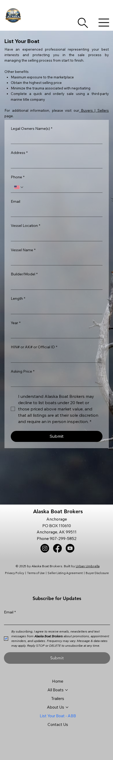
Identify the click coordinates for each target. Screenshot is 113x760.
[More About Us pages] (67, 707)
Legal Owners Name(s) (31, 128)
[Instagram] (44, 548)
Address (19, 152)
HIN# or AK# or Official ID (34, 347)
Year (15, 322)
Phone (17, 177)
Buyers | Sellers (94, 110)
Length (18, 298)
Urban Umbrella (88, 566)
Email (15, 201)
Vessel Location (25, 225)
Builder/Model (24, 274)
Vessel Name (23, 250)
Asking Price (22, 371)
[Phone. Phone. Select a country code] (19, 187)
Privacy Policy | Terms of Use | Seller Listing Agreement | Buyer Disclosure (57, 573)
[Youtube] (70, 548)
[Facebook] (57, 548)
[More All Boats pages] (66, 690)
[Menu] (104, 22)
